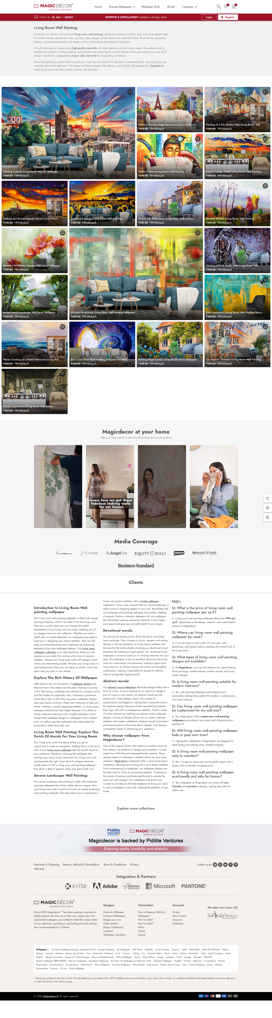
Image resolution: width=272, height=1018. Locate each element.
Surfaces (170, 957)
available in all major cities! (136, 17)
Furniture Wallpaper (121, 964)
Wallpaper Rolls (150, 7)
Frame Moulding (196, 964)
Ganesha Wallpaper (163, 960)
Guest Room (86, 964)
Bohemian (97, 953)
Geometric (193, 953)
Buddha (177, 960)
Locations (108, 931)
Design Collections (113, 927)
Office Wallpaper (124, 957)
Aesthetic (149, 949)
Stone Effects (149, 957)
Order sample (110, 923)
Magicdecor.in (51, 996)
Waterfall (208, 957)
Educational (152, 964)
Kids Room (137, 949)
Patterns (39, 957)
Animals (49, 953)
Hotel (203, 953)
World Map (194, 949)
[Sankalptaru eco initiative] (222, 915)
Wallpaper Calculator (114, 935)
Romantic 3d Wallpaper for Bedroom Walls (131, 960)
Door (184, 964)
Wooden (197, 957)
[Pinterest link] (236, 864)
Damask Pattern (155, 953)
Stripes (160, 957)
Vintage (187, 957)
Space (137, 957)
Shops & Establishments (103, 957)
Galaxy (183, 953)
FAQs (141, 927)
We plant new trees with (222, 907)
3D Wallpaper (123, 949)
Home (98, 7)
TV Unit (63, 968)
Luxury (210, 964)
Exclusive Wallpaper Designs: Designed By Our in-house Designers (83, 949)
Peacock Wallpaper (77, 960)
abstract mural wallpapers (122, 687)
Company (187, 7)
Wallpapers (41, 949)
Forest (175, 953)
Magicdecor (121, 761)
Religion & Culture (53, 957)
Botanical (109, 953)
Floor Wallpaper (102, 964)
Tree (89, 953)
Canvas (141, 935)
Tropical (175, 949)
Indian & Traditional (211, 949)
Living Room (210, 960)
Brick (118, 953)
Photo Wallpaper (77, 968)
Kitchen (221, 960)
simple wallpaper (149, 601)
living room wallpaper (59, 750)
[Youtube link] (215, 864)
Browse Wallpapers (120, 7)
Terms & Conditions (114, 864)
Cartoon (126, 953)
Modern (218, 964)
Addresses (178, 923)
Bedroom (197, 960)
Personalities (139, 964)
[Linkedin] (225, 864)
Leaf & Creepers (215, 953)
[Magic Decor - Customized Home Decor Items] (53, 6)
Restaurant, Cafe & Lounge (77, 957)
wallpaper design (81, 684)
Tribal (178, 957)
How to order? (145, 919)
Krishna (187, 960)
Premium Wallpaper (113, 912)
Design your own (112, 919)
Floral (167, 953)
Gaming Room (57, 964)
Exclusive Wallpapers (114, 916)
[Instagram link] (220, 864)
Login (209, 17)
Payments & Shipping (46, 864)
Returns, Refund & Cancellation (81, 864)
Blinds (170, 7)
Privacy (134, 864)
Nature (225, 949)
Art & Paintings (162, 949)
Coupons (177, 919)
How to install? (146, 923)
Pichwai (53, 968)
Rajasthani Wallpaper (99, 960)
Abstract (39, 953)
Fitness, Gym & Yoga (170, 964)
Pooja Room (42, 964)
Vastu (184, 949)
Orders (176, 912)
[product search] (218, 6)
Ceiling (136, 953)
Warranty (39, 869)
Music (228, 953)
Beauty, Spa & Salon (75, 953)
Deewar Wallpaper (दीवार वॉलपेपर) (51, 960)
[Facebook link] (230, 864)
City (143, 953)
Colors (141, 931)
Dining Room (72, 964)
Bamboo (59, 953)
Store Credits (179, 916)
